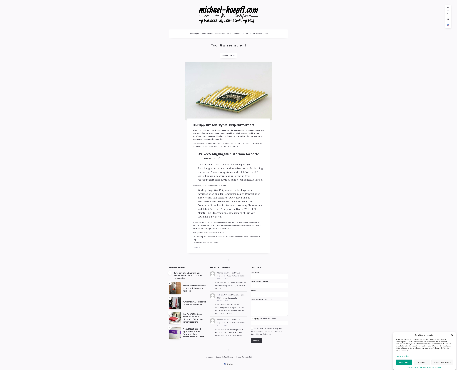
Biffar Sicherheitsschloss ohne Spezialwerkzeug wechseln (194, 288)
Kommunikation (207, 33)
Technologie (194, 33)
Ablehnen (422, 362)
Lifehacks (237, 33)
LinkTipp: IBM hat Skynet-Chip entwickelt (222, 125)
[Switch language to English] (448, 25)
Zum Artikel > (198, 247)
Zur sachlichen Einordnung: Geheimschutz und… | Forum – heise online (188, 275)
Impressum (438, 367)
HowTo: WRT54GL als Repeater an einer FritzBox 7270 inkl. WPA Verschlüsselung (193, 318)
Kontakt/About (262, 33)
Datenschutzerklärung (426, 367)
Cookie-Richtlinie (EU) (244, 357)
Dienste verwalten (403, 356)
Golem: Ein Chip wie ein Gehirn (205, 242)
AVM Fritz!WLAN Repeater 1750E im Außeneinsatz (194, 303)
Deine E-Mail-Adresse (259, 281)
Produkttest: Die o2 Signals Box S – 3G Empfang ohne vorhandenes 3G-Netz (193, 333)
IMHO (228, 33)
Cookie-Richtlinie (412, 367)
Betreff (253, 290)
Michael (220, 273)
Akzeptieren (404, 362)
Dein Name (255, 272)
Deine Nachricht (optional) (261, 299)
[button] (452, 335)
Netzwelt (219, 33)
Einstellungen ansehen (442, 362)
